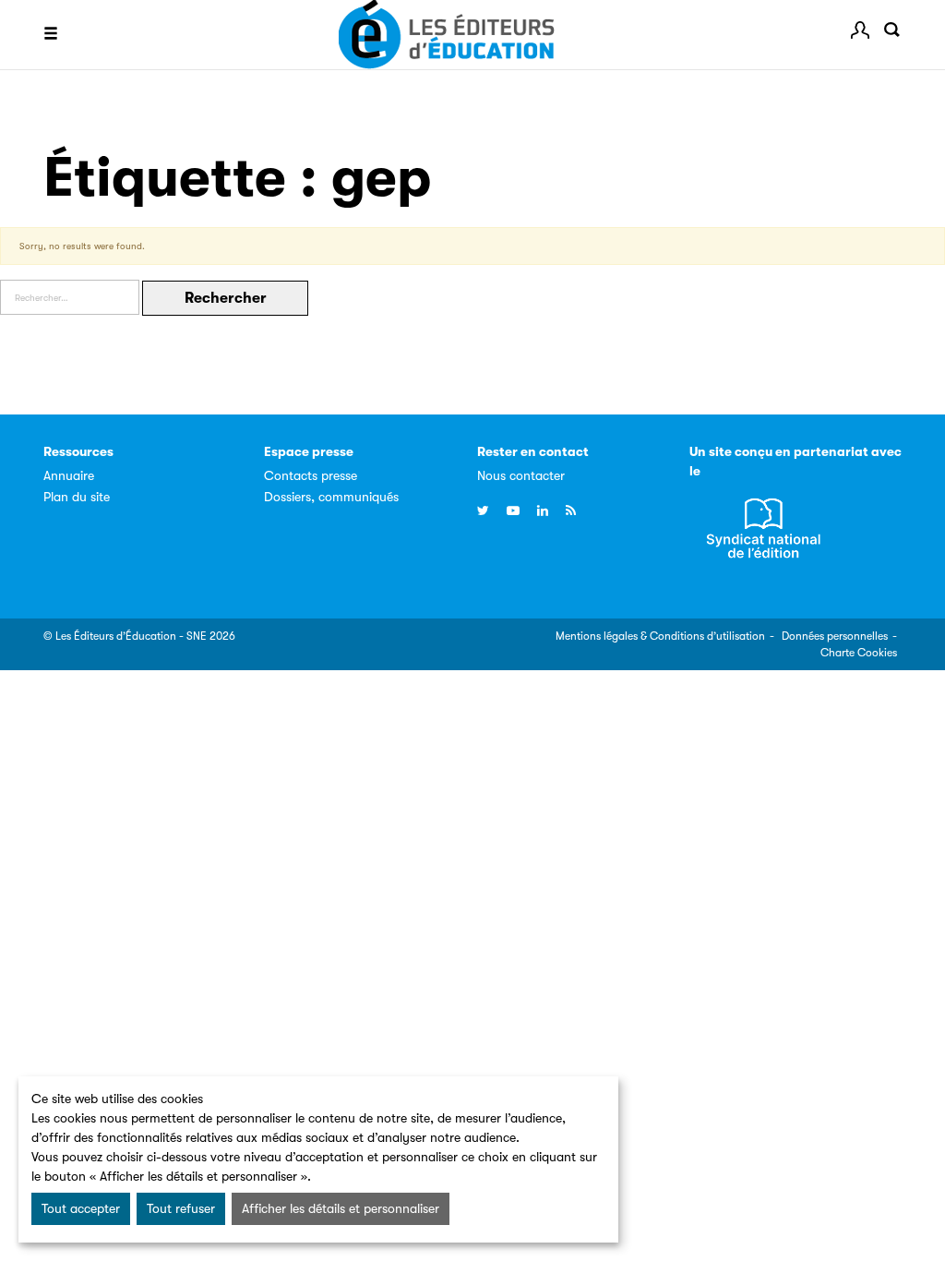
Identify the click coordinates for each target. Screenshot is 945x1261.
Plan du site (76, 496)
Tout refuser (181, 1208)
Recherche (892, 30)
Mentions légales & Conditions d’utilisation (660, 636)
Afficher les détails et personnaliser (340, 1208)
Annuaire (68, 475)
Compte (860, 30)
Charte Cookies (858, 652)
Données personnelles (835, 636)
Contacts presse (310, 475)
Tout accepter (81, 1208)
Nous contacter (521, 475)
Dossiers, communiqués (331, 496)
